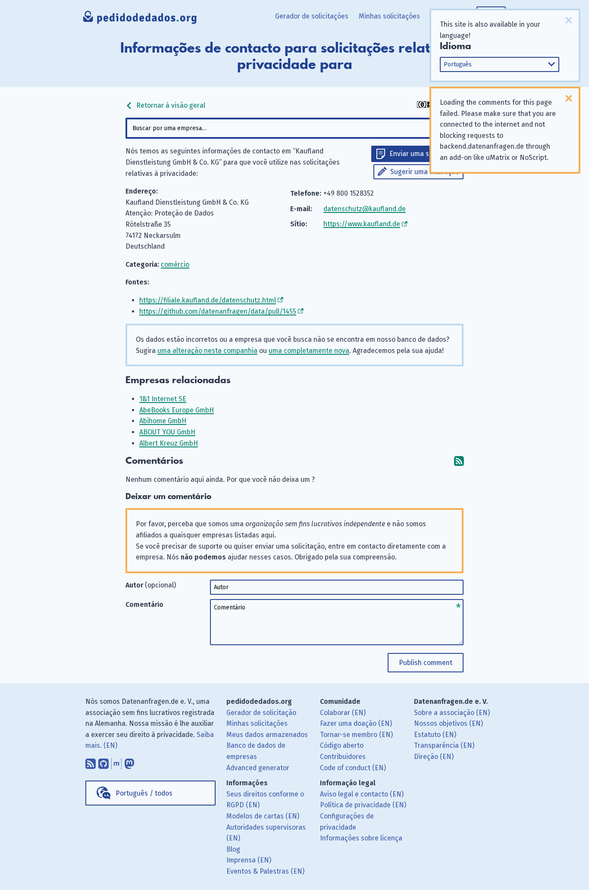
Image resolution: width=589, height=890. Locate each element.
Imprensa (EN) (248, 860)
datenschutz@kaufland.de (364, 209)
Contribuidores (343, 757)
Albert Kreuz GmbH (168, 443)
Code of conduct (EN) (353, 768)
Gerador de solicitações (311, 16)
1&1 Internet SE (162, 399)
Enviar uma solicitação (424, 154)
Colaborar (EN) (343, 713)
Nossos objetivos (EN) (448, 723)
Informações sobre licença (361, 838)
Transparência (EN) (444, 745)
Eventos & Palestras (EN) (265, 871)
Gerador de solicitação (261, 713)
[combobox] (294, 128)
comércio (175, 264)
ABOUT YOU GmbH (167, 432)
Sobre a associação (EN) (452, 713)
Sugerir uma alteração (424, 172)
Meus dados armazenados (267, 735)
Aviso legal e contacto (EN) (362, 794)
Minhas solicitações (389, 16)
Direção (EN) (434, 757)
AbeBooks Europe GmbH (176, 410)
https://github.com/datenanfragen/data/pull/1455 (217, 311)
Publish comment (425, 663)
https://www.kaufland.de (361, 224)
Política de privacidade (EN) (363, 805)
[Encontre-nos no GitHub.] (103, 762)
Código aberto (341, 745)
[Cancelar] (568, 20)
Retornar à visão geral (170, 105)
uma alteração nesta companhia (207, 351)
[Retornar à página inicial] (140, 19)
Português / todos (144, 793)
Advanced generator (257, 768)
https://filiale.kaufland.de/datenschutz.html (207, 300)
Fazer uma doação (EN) (356, 723)
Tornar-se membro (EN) (356, 735)
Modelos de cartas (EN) (262, 816)
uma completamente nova (309, 351)
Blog (233, 849)
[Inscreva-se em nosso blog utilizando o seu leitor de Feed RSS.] (90, 762)
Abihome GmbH (162, 421)
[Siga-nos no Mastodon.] (129, 762)
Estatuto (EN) (435, 735)
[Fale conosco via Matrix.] (116, 762)
